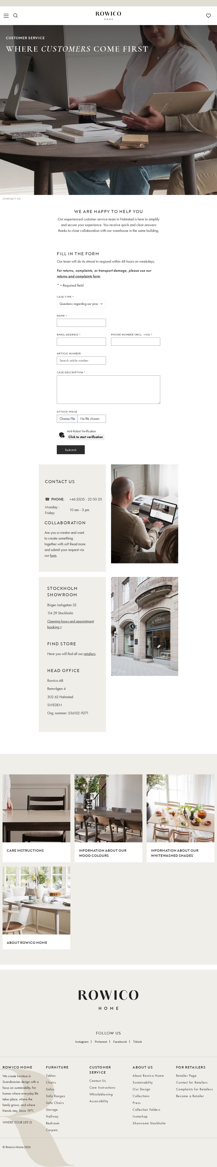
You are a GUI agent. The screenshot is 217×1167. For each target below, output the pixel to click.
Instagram (82, 1041)
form (53, 555)
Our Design (141, 1089)
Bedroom (53, 1123)
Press (137, 1103)
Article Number (69, 353)
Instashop (140, 1116)
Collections (141, 1096)
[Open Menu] (7, 15)
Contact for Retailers (192, 1082)
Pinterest (101, 1041)
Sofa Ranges (55, 1096)
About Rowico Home (148, 1075)
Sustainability (143, 1082)
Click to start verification (85, 437)
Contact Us (97, 1080)
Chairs (51, 1082)
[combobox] (81, 361)
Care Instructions (102, 1087)
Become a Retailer (190, 1096)
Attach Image (67, 411)
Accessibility (98, 1101)
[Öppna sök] (15, 15)
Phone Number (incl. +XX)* (131, 334)
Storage (52, 1109)
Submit (70, 450)
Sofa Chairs (55, 1103)
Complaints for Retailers (194, 1089)
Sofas (50, 1089)
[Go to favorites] (208, 15)
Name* (62, 315)
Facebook (120, 1041)
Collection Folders (146, 1109)
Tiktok (137, 1041)
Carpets (52, 1130)
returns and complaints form (78, 276)
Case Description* (71, 372)
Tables (51, 1075)
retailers (89, 653)
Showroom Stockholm (149, 1123)
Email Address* (69, 334)
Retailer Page (186, 1075)
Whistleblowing (101, 1094)
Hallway (52, 1116)
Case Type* (65, 297)
